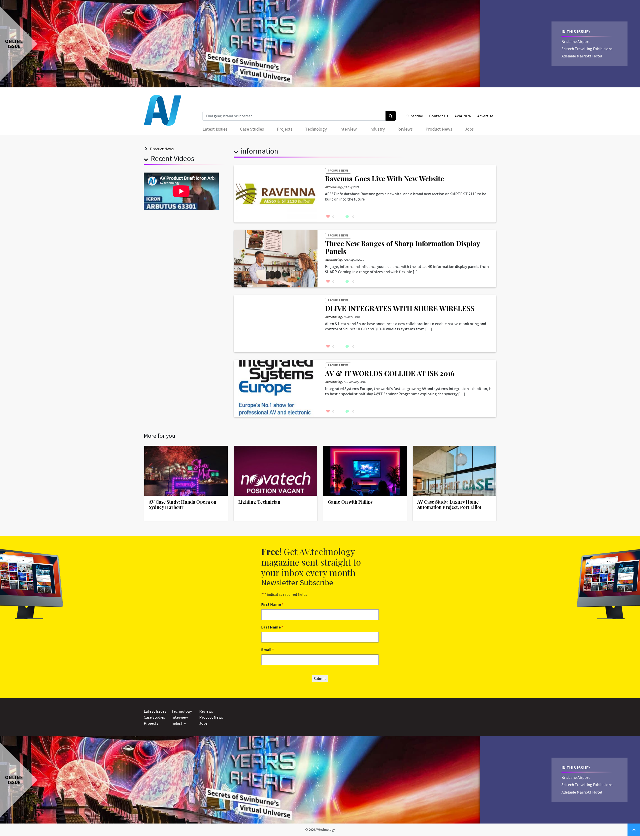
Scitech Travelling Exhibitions (587, 48)
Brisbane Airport (576, 41)
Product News (439, 129)
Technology (316, 129)
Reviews (405, 129)
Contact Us (438, 115)
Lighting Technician (259, 502)
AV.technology (334, 187)
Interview (348, 129)
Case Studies (252, 129)
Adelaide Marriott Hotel (582, 55)
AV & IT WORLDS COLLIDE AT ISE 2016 (389, 373)
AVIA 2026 (462, 115)
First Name (272, 604)
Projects (284, 129)
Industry (377, 129)
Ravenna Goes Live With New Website (384, 178)
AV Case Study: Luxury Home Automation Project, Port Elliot (449, 504)
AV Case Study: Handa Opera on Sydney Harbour (182, 504)
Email (267, 649)
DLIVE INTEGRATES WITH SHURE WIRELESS (399, 308)
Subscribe (414, 115)
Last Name (272, 627)
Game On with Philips (350, 502)
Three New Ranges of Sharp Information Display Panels (402, 247)
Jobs (469, 129)
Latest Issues (215, 129)
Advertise (485, 115)
